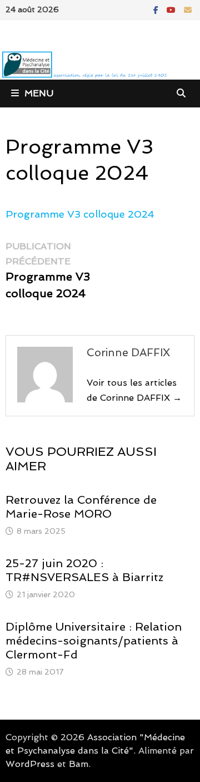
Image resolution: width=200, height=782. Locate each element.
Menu (38, 93)
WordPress (30, 764)
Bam (78, 764)
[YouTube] (172, 9)
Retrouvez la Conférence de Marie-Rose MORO (81, 506)
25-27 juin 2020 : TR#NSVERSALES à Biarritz (84, 570)
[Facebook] (157, 9)
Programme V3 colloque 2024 (80, 214)
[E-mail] (187, 9)
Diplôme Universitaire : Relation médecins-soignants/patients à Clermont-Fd (94, 640)
